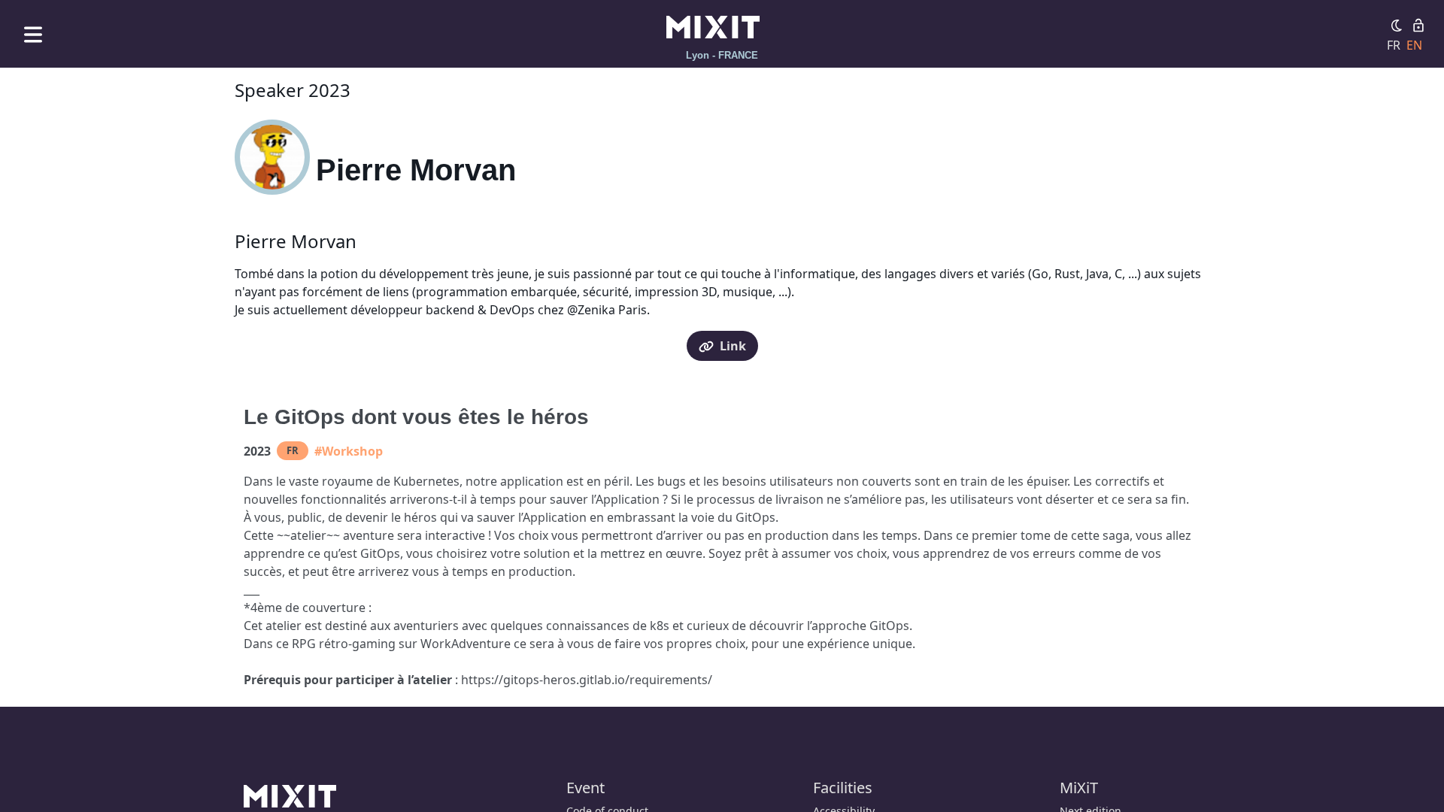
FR (1393, 45)
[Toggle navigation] (33, 34)
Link (733, 346)
